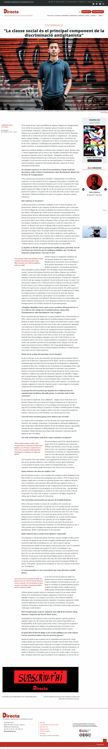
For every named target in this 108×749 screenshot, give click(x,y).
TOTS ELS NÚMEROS (94, 160)
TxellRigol (5, 127)
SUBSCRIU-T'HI (86, 11)
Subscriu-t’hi (44, 727)
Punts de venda (72, 1)
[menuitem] (6, 15)
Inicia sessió (99, 1)
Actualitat (58, 15)
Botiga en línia (60, 1)
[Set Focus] (79, 12)
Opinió (87, 15)
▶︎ (106, 189)
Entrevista (81, 15)
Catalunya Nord (25, 15)
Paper (100, 15)
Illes (19, 15)
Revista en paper (45, 731)
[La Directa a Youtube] (100, 4)
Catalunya (6, 15)
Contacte (90, 1)
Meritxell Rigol (7, 125)
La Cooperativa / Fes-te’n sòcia (49, 725)
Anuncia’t (82, 1)
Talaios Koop (93, 744)
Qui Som (51, 1)
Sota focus (50, 15)
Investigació (73, 15)
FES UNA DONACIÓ (98, 11)
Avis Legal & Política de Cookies (49, 735)
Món (31, 15)
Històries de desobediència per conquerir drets (19, 697)
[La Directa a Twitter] (96, 4)
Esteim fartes (94, 195)
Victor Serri (104, 112)
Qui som (42, 722)
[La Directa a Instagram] (103, 4)
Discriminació (54, 25)
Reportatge (65, 15)
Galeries (93, 15)
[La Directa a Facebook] (93, 4)
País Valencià (13, 15)
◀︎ (83, 189)
